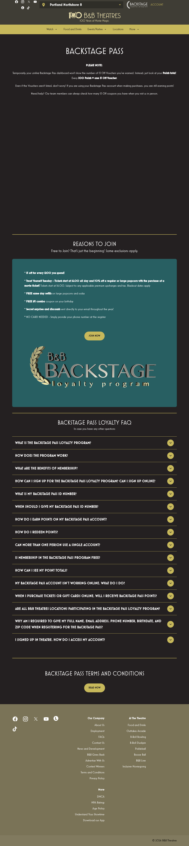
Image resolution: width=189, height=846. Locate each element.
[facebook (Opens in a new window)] (16, 2)
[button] (94, 369)
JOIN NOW (94, 336)
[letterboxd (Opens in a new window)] (22, 7)
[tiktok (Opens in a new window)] (28, 8)
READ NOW (95, 687)
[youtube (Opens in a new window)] (35, 2)
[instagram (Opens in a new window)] (22, 2)
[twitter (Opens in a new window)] (29, 2)
